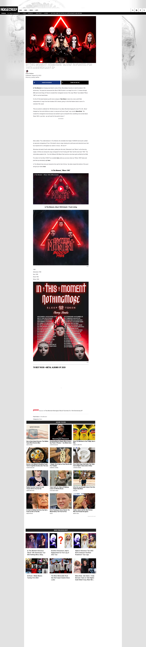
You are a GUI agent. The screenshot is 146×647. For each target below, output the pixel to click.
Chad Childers (30, 73)
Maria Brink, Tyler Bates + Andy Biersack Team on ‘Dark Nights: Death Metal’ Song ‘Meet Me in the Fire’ (84, 578)
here (58, 158)
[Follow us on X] (144, 10)
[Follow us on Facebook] (140, 10)
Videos (31, 10)
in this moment (43, 416)
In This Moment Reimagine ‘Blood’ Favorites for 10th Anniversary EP (63, 410)
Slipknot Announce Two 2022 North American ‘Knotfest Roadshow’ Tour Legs (84, 553)
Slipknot (46, 13)
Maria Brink (79, 111)
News (25, 10)
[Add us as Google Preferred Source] (136, 10)
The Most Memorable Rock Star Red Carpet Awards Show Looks (60, 578)
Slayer (24, 13)
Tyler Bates (63, 99)
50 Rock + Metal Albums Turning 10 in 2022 (34, 577)
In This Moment (37, 88)
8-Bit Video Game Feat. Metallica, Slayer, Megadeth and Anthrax (66, 13)
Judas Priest (38, 13)
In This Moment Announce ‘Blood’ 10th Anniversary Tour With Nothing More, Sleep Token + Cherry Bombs (36, 553)
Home (20, 10)
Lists (36, 10)
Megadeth (30, 13)
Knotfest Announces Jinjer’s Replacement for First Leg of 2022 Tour (60, 553)
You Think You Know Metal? (13, 13)
